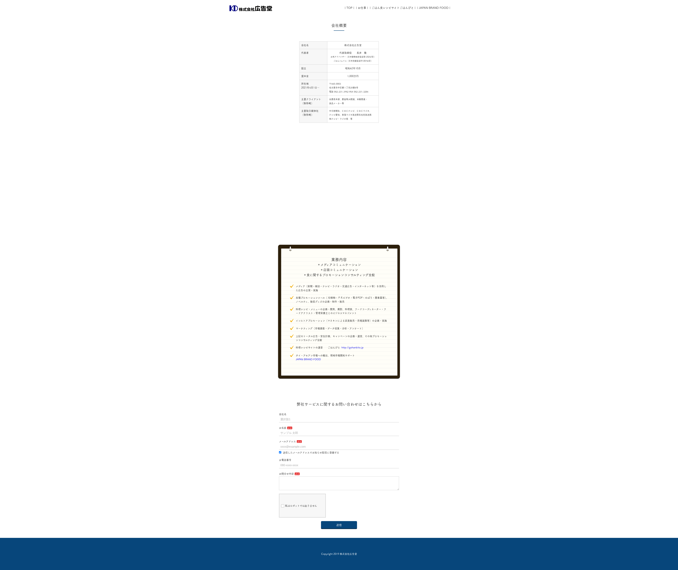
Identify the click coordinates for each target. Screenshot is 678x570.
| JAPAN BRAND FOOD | (433, 7)
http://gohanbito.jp (352, 347)
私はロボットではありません (301, 505)
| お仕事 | (362, 7)
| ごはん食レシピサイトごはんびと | (392, 7)
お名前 (282, 428)
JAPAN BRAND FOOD (309, 359)
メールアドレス (287, 441)
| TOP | (349, 7)
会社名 (282, 414)
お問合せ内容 (286, 474)
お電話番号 (285, 460)
